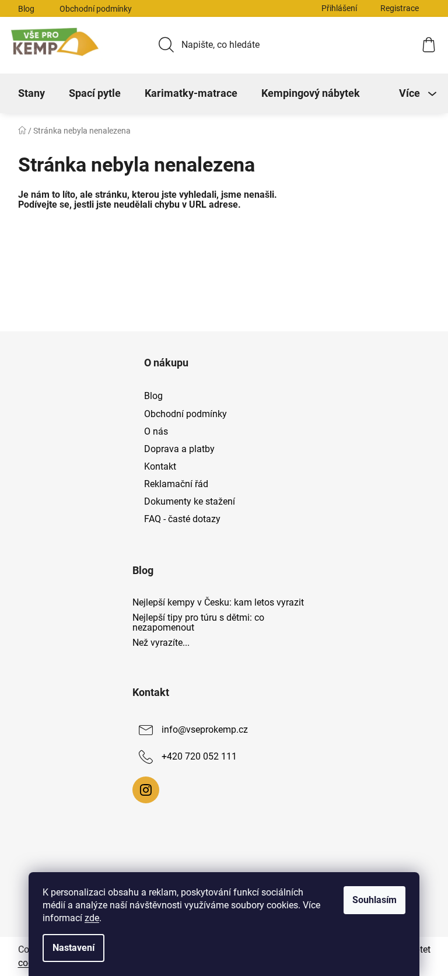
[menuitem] (31, 93)
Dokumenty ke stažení (189, 501)
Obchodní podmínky (96, 8)
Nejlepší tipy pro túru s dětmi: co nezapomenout (198, 623)
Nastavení (73, 947)
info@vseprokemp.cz (205, 730)
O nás (156, 431)
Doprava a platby (179, 448)
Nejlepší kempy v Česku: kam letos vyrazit (218, 602)
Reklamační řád (176, 483)
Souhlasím (374, 899)
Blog (26, 8)
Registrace (399, 8)
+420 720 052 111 (199, 756)
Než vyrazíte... (161, 643)
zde (92, 917)
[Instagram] (145, 789)
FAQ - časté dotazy (182, 518)
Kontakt (160, 466)
